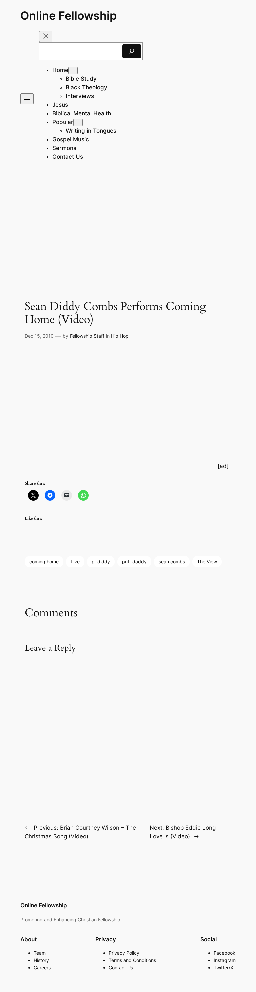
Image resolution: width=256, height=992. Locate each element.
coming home (44, 561)
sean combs (172, 561)
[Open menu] (27, 98)
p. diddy (101, 561)
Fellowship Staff (87, 336)
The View (207, 561)
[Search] (131, 51)
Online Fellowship (68, 15)
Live (75, 561)
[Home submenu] (73, 70)
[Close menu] (45, 36)
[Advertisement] (128, 226)
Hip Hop (120, 336)
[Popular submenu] (78, 122)
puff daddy (134, 561)
